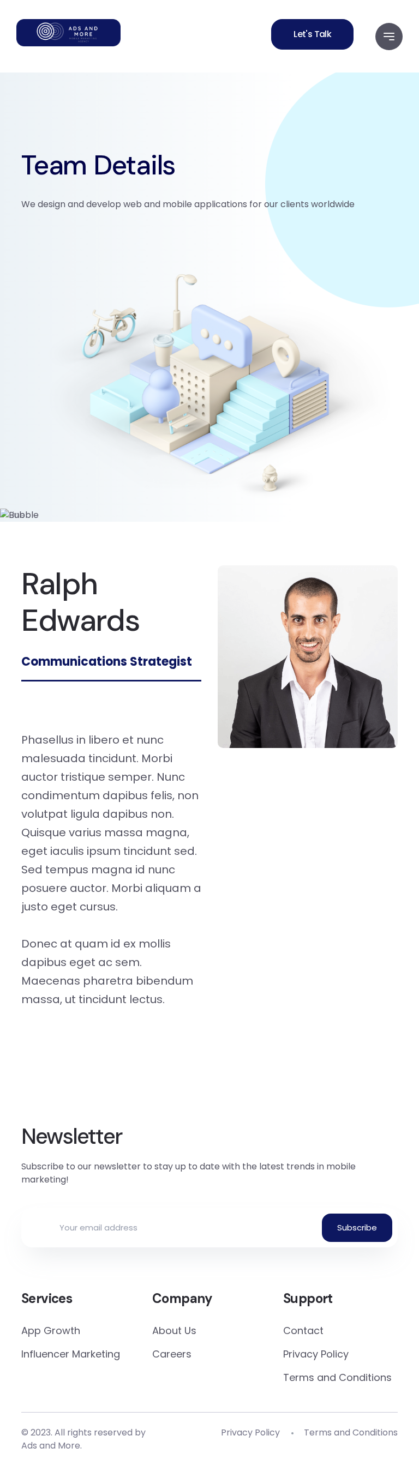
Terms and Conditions (337, 1377)
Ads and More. (51, 1445)
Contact (303, 1330)
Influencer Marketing (70, 1354)
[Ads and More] (68, 32)
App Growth (50, 1330)
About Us (174, 1330)
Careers (171, 1354)
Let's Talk (312, 34)
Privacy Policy (316, 1354)
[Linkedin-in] (209, 1085)
